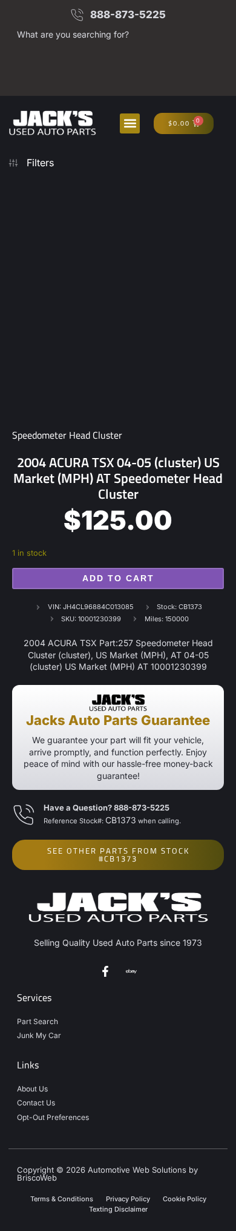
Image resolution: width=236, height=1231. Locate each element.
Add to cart (118, 578)
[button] (130, 123)
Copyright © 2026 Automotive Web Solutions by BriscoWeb (107, 1173)
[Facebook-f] (105, 971)
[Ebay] (131, 971)
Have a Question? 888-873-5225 (106, 807)
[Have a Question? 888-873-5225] (23, 815)
